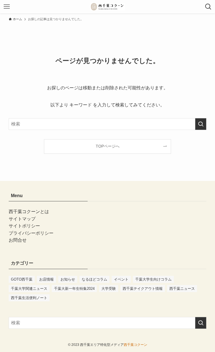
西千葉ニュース (182, 288)
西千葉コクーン (135, 345)
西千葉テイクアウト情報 (143, 288)
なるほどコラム (94, 279)
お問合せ (18, 240)
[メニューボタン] (6, 6)
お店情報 (46, 279)
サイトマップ (22, 218)
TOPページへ (108, 146)
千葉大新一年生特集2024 (74, 288)
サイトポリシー (24, 225)
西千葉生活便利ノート (29, 298)
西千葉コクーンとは (29, 211)
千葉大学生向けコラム (153, 279)
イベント (121, 279)
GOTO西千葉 (21, 279)
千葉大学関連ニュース (29, 288)
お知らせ (67, 279)
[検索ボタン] (208, 6)
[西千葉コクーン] (107, 6)
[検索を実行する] (200, 124)
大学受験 (108, 288)
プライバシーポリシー (31, 233)
